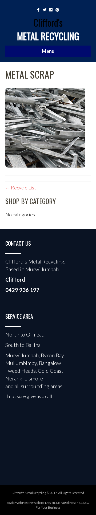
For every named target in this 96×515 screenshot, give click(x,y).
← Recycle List (20, 187)
